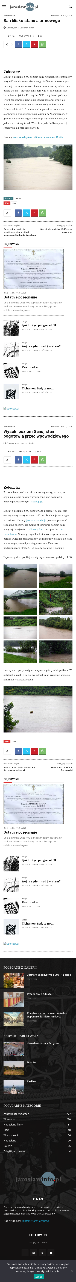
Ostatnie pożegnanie (20, 297)
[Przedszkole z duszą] (14, 999)
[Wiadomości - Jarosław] (24, 7)
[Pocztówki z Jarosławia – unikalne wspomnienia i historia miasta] (14, 1019)
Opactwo (32, 1062)
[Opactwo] (14, 1068)
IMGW (18, 198)
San (14, 203)
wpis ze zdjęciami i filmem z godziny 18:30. (38, 137)
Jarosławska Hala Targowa (43, 1043)
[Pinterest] (34, 44)
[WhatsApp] (42, 44)
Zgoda (38, 1276)
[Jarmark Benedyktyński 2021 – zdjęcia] (14, 980)
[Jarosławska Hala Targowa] (14, 1049)
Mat (14, 36)
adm (12, 292)
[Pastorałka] (11, 370)
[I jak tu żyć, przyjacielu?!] (11, 328)
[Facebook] (18, 44)
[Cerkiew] (14, 1087)
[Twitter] (26, 44)
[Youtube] (51, 1252)
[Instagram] (33, 1252)
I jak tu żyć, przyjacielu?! (39, 325)
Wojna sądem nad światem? (41, 346)
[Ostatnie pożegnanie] (34, 269)
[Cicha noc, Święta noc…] (11, 391)
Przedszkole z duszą (39, 994)
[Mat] (6, 36)
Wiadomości (9, 16)
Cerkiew (31, 1081)
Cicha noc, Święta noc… (38, 388)
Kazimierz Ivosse (30, 329)
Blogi (6, 293)
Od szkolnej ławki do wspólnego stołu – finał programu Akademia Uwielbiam (20, 232)
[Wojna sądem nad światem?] (11, 349)
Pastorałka (30, 367)
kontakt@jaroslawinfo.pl (36, 1220)
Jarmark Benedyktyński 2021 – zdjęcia (49, 974)
